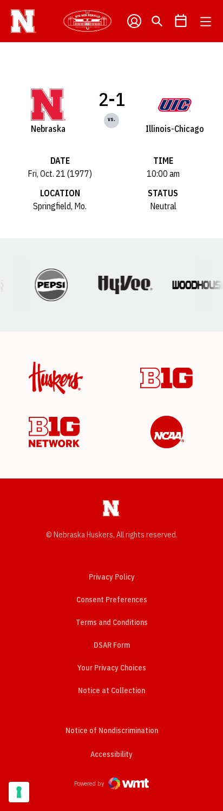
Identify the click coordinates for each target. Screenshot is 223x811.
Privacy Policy (112, 577)
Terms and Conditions (112, 622)
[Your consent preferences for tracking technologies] (19, 792)
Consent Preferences (111, 599)
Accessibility (111, 754)
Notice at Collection (111, 690)
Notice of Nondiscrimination (111, 730)
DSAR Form (112, 645)
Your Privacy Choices (111, 668)
